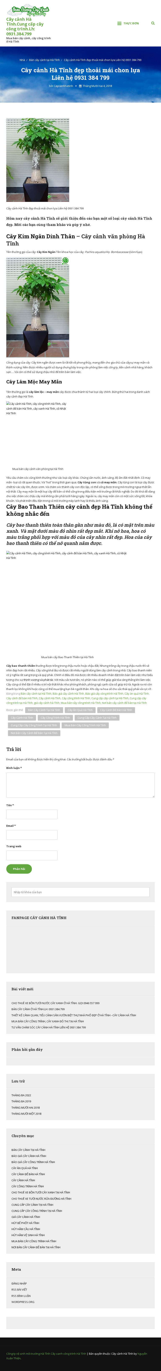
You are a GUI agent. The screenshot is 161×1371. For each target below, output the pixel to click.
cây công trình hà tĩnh (55, 718)
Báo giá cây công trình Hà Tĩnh (104, 693)
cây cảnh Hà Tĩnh (22, 718)
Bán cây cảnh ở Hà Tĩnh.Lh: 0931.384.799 (38, 1009)
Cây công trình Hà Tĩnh (76, 698)
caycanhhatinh (63, 86)
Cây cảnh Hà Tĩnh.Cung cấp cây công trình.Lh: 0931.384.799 (24, 26)
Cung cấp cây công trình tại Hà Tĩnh (34, 725)
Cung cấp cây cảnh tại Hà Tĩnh (110, 698)
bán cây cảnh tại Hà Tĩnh (44, 710)
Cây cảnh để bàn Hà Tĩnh (22, 698)
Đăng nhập (19, 1283)
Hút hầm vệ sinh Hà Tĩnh (28, 1235)
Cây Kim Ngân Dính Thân (40, 236)
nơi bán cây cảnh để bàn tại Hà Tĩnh (34, 733)
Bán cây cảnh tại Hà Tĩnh (36, 693)
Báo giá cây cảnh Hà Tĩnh (68, 693)
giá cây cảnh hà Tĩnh (47, 703)
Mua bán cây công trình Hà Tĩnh (81, 703)
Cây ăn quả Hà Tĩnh (137, 693)
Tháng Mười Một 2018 (26, 1114)
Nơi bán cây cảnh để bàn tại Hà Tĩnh (124, 703)
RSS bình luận (21, 1296)
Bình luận (14, 768)
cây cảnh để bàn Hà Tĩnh (116, 710)
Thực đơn (131, 23)
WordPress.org (23, 1302)
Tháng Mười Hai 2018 (26, 1107)
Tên (10, 805)
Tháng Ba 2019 (21, 1101)
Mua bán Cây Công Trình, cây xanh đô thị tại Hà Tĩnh (48, 1021)
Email (11, 826)
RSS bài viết (19, 1289)
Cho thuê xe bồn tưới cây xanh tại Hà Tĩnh (41, 1192)
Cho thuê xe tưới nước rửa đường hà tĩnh (41, 1199)
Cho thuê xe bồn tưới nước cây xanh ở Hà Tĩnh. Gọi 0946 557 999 (55, 1003)
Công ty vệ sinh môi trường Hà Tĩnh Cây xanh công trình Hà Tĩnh (46, 1354)
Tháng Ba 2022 (21, 1095)
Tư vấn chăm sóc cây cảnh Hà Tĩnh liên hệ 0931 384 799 (49, 1027)
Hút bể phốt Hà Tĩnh (25, 1223)
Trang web (13, 846)
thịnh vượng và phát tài (38, 680)
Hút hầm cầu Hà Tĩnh (26, 1229)
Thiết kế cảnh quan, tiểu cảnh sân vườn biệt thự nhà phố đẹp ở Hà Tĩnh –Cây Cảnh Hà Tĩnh (74, 1015)
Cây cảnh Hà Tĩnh (50, 698)
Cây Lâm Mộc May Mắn (34, 382)
